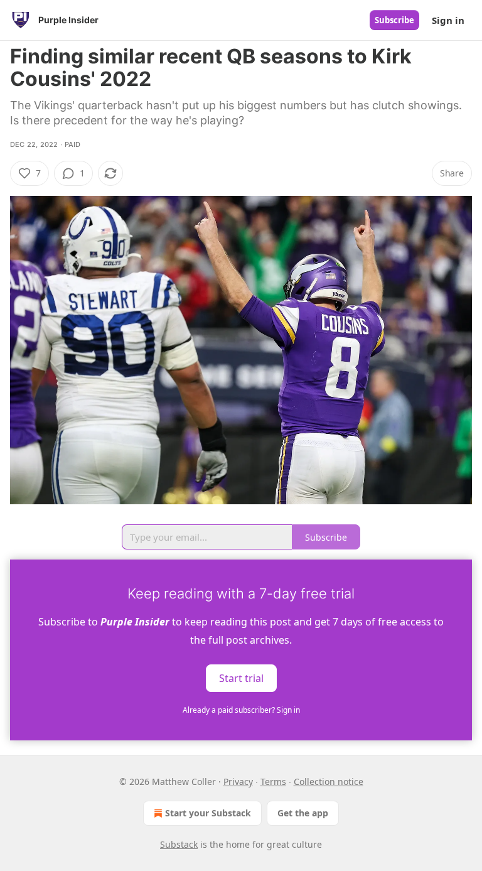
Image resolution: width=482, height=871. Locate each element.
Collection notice (328, 781)
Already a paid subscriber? (241, 710)
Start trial (241, 677)
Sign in (448, 20)
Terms (273, 781)
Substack (179, 844)
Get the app (302, 813)
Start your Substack (208, 813)
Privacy (238, 781)
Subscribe (394, 20)
